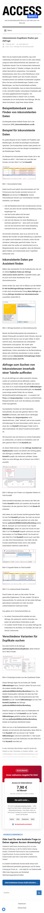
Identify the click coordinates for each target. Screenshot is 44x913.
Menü (9, 30)
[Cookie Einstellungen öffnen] (3, 910)
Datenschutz (22, 908)
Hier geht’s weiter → (22, 800)
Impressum (22, 904)
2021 (11, 46)
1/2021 (7, 46)
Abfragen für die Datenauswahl (24, 46)
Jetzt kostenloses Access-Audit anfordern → (21, 882)
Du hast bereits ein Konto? (23, 824)
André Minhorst (23, 44)
